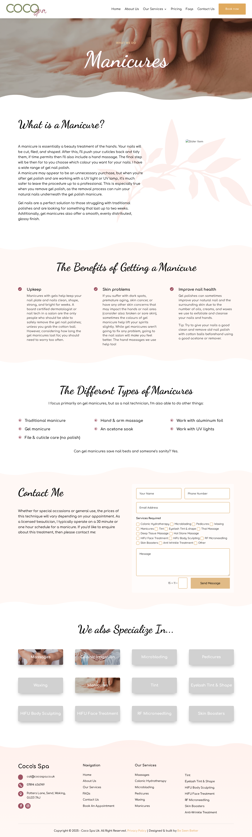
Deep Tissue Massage (155, 533)
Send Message (210, 583)
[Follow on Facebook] (21, 806)
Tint (161, 528)
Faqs (189, 9)
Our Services (153, 9)
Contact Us (206, 9)
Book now (232, 9)
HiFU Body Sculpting (186, 538)
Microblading (183, 524)
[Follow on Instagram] (28, 806)
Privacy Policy (136, 830)
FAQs (86, 793)
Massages (142, 775)
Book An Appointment (98, 806)
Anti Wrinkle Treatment (178, 542)
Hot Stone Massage (186, 533)
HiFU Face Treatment (154, 538)
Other (202, 542)
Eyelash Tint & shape (182, 528)
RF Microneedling (216, 538)
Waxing (219, 524)
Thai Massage (210, 528)
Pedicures (202, 524)
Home (116, 9)
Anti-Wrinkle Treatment (201, 812)
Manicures (147, 528)
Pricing (176, 9)
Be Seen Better (187, 830)
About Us (132, 9)
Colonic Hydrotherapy (155, 524)
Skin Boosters (149, 542)
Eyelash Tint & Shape (200, 781)
